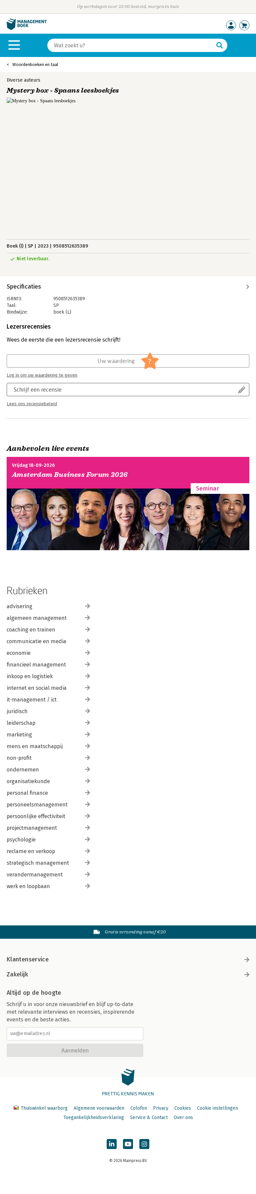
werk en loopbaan (28, 886)
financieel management (36, 664)
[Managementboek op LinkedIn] (112, 1144)
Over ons (183, 1117)
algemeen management (37, 618)
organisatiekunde (28, 781)
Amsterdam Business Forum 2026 (70, 475)
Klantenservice (28, 959)
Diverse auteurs (23, 80)
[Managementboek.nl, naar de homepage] (27, 28)
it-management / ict (32, 699)
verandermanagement (35, 874)
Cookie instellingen (217, 1108)
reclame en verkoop (31, 851)
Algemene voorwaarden (99, 1108)
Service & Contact (149, 1117)
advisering (19, 606)
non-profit (19, 758)
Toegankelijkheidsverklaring (93, 1117)
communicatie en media (36, 641)
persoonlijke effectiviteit (36, 816)
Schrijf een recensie (38, 389)
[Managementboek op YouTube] (128, 1144)
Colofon (138, 1108)
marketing (19, 734)
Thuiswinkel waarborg (44, 1108)
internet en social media (37, 688)
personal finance (27, 793)
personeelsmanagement (37, 804)
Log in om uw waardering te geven (42, 375)
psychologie (21, 839)
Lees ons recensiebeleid (32, 404)
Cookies (182, 1108)
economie (19, 653)
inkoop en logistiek (30, 676)
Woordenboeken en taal (35, 64)
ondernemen (23, 769)
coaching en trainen (31, 629)
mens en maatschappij (35, 746)
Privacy (160, 1108)
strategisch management (38, 863)
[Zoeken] (219, 45)
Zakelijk (17, 974)
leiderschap (21, 723)
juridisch (17, 711)
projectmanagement (32, 828)
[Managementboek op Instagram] (144, 1144)
